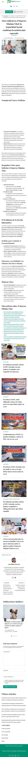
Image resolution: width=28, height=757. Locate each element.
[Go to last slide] (5, 619)
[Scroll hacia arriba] (24, 755)
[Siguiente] (23, 619)
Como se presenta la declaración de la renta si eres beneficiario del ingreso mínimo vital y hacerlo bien (15, 338)
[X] (14, 6)
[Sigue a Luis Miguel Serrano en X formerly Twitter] (13, 578)
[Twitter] (13, 756)
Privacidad (13, 751)
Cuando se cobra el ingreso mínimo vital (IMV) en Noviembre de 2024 (20, 586)
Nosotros (23, 751)
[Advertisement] (14, 70)
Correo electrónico (9, 676)
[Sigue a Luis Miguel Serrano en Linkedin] (15, 578)
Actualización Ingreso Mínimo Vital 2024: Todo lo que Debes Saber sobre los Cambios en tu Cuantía (14, 320)
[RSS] (18, 756)
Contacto (4, 751)
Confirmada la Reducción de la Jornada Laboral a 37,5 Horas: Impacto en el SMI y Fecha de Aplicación (8, 588)
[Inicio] (2, 15)
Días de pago (5, 735)
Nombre (6, 670)
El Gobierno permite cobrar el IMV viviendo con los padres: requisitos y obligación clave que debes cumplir (13, 506)
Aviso (8, 751)
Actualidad (14, 35)
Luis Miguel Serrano (9, 38)
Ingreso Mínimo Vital (6, 554)
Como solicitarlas (6, 731)
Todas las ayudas (6, 728)
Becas (3, 741)
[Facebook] (11, 6)
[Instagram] (17, 6)
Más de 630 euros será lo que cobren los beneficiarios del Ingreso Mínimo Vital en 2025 (14, 333)
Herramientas (5, 738)
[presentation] (14, 351)
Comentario (7, 651)
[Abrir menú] (3, 2)
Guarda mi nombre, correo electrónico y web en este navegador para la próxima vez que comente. (14, 682)
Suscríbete (9, 11)
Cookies (19, 751)
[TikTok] (15, 756)
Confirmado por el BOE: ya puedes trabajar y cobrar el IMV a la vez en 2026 (13, 436)
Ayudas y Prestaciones (14, 499)
